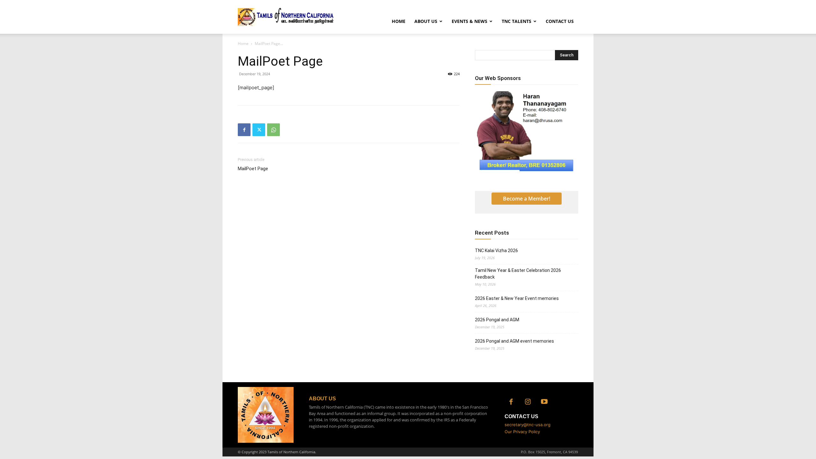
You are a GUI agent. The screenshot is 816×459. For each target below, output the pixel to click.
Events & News (469, 21)
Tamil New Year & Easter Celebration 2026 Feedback (518, 274)
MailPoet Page (253, 168)
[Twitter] (258, 129)
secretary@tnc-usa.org (527, 424)
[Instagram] (528, 402)
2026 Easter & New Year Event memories (517, 298)
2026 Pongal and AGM (497, 319)
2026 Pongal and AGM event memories (514, 341)
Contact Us (560, 21)
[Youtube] (544, 402)
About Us (425, 21)
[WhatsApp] (273, 129)
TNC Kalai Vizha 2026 (496, 250)
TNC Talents (516, 21)
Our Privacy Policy (522, 431)
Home (398, 21)
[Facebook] (244, 129)
